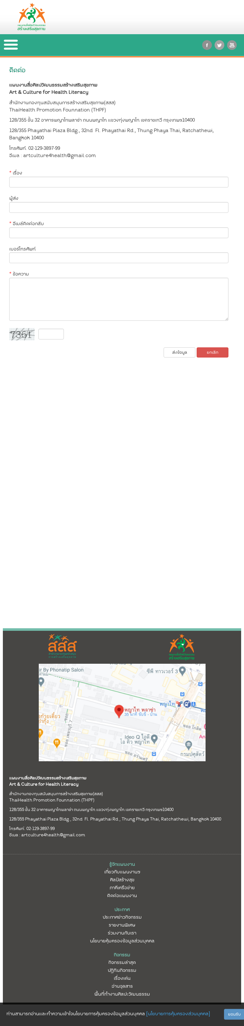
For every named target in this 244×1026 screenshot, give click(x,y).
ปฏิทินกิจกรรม (122, 970)
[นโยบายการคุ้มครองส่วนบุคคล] (178, 1013)
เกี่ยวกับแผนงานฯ (122, 872)
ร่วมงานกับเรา (122, 933)
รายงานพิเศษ (122, 925)
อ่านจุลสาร (122, 986)
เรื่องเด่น (122, 978)
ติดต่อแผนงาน (122, 895)
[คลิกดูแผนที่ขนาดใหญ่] (122, 712)
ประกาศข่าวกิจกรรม (122, 917)
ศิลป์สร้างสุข (122, 880)
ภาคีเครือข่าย (122, 887)
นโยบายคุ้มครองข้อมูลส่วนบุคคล (122, 941)
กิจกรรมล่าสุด (122, 962)
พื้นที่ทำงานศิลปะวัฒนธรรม (122, 994)
